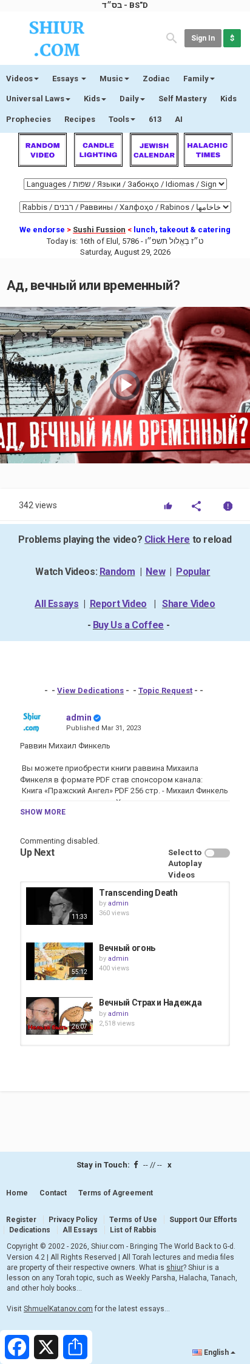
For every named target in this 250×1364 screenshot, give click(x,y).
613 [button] (155, 119)
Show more (43, 812)
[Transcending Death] (59, 906)
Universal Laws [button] (35, 98)
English (216, 1352)
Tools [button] (119, 119)
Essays (66, 78)
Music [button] (111, 78)
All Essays (56, 604)
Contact (53, 1193)
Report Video (118, 604)
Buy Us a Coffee (128, 625)
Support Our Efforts (203, 1219)
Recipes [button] (79, 119)
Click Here (167, 539)
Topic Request (165, 690)
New (155, 571)
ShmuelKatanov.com (58, 1309)
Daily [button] (129, 98)
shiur (174, 1267)
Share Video (188, 604)
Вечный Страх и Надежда (150, 1002)
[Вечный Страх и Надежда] (59, 1016)
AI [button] (179, 119)
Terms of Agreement (115, 1193)
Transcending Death (138, 893)
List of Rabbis (133, 1230)
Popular (193, 571)
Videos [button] (19, 78)
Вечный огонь (127, 948)
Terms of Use (133, 1219)
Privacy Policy (73, 1219)
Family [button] (196, 78)
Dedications (29, 1230)
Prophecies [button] (28, 119)
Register (21, 1219)
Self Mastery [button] (182, 98)
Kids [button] (92, 98)
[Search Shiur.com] (171, 37)
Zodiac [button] (156, 78)
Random (117, 571)
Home (17, 1193)
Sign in (203, 38)
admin (79, 717)
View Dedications (90, 690)
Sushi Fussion (99, 229)
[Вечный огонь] (59, 961)
